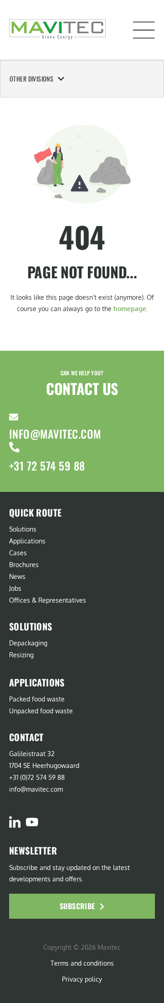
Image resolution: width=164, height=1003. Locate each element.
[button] (144, 30)
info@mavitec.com (55, 433)
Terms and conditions (82, 963)
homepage (129, 308)
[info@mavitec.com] (13, 417)
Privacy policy (82, 979)
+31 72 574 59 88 (47, 465)
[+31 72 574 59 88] (14, 447)
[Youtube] (31, 822)
